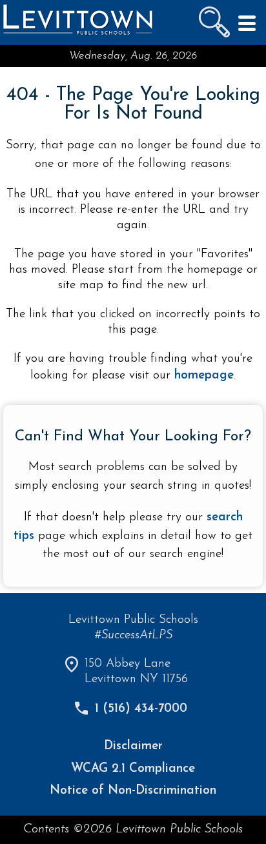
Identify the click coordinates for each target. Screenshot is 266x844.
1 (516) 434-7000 (141, 709)
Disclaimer (133, 746)
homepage (204, 375)
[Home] (77, 34)
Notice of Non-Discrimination (133, 791)
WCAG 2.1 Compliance (133, 769)
